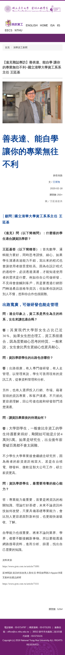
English (32, 25)
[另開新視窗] (14, 23)
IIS (58, 25)
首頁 (7, 47)
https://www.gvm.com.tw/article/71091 (20, 566)
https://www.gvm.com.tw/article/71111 (20, 584)
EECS (8, 30)
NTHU (18, 30)
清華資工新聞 (20, 47)
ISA (52, 25)
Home (44, 25)
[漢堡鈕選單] (61, 39)
